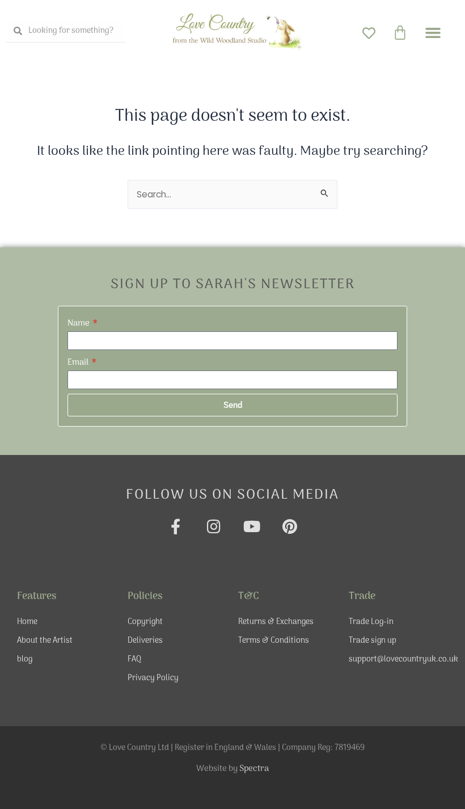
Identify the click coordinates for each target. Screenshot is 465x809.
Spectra (254, 769)
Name (79, 323)
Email (78, 362)
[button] (433, 32)
